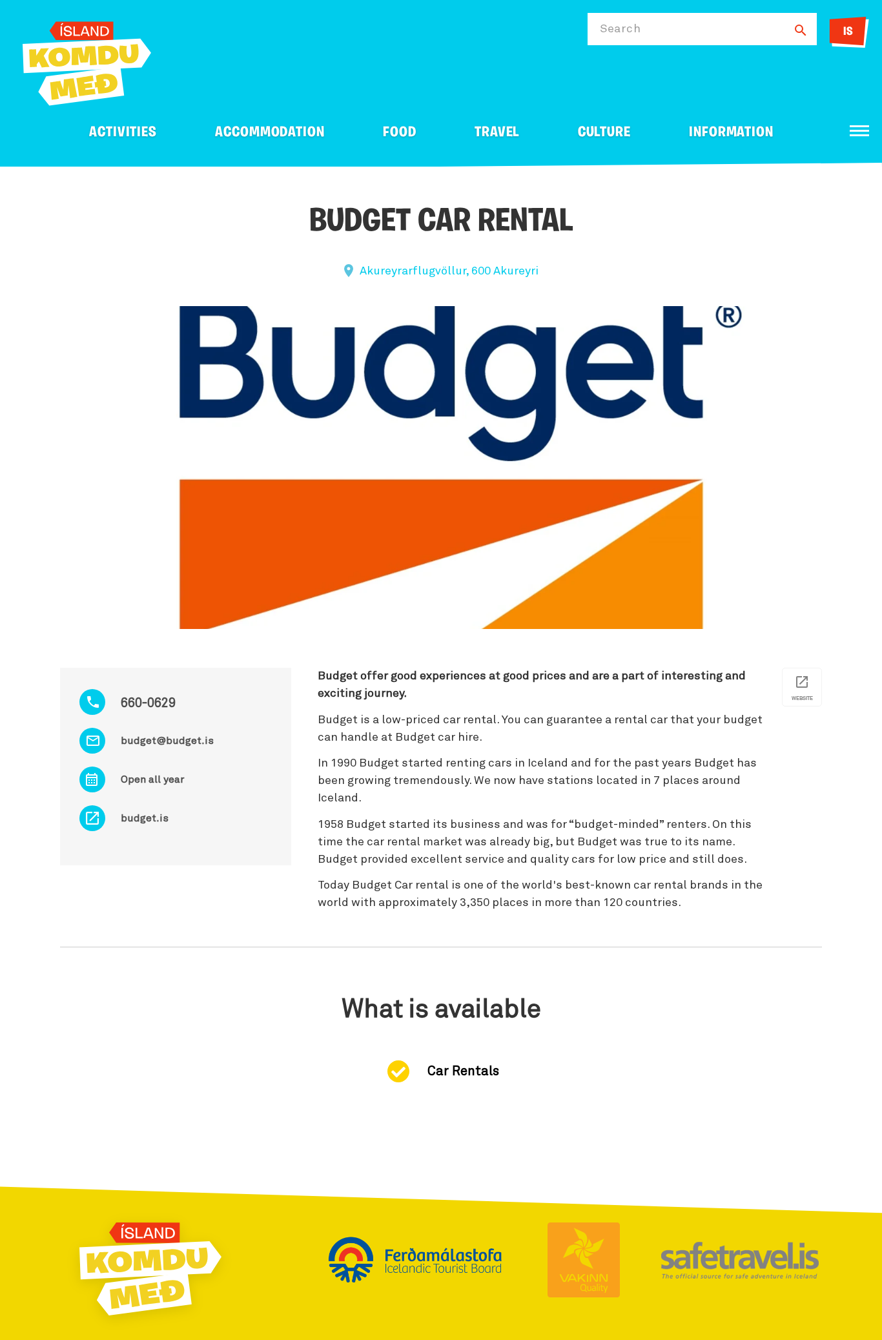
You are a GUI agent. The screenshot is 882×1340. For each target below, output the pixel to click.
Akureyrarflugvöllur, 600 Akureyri (449, 271)
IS (848, 32)
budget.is (145, 818)
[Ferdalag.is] (87, 61)
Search (620, 29)
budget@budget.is (167, 741)
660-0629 (148, 703)
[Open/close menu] (859, 130)
